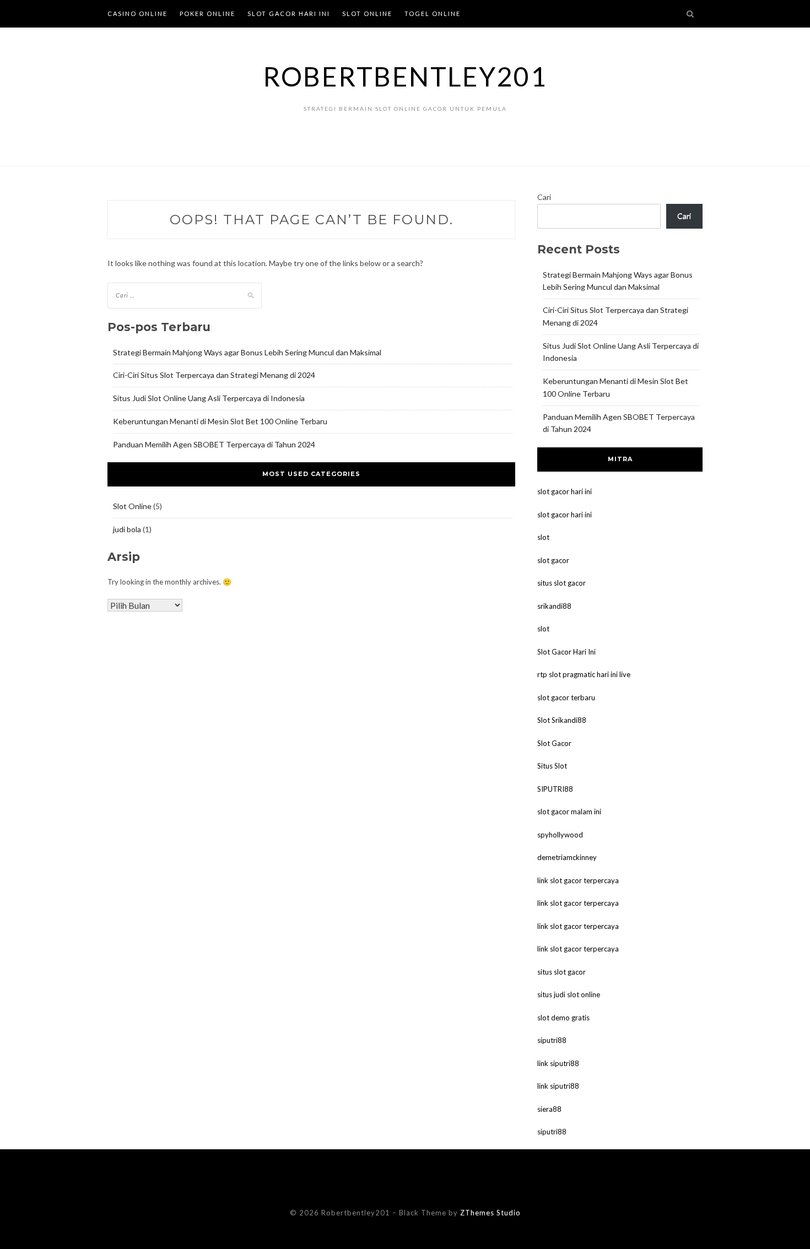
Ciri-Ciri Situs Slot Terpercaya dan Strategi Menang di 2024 (214, 375)
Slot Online (367, 13)
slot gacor (553, 560)
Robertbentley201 (405, 76)
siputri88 (551, 1040)
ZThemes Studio (490, 1212)
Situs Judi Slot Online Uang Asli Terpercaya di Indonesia (209, 398)
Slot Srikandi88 (561, 720)
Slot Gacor (554, 743)
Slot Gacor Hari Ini (288, 13)
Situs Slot (552, 765)
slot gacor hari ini (564, 491)
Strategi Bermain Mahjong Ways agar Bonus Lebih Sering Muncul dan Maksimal (247, 352)
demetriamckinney (567, 857)
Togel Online (432, 13)
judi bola (127, 529)
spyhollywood (560, 834)
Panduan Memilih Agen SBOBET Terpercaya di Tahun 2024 (214, 444)
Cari (544, 197)
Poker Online (207, 13)
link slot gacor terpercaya (578, 880)
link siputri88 (558, 1063)
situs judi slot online (568, 994)
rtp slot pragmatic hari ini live (583, 674)
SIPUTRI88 (555, 789)
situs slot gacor (561, 582)
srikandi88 (554, 606)
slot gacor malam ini (569, 811)
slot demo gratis (563, 1017)
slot (543, 537)
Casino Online (137, 13)
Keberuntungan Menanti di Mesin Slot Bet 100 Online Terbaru (220, 421)
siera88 (549, 1109)
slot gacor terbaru (566, 697)
